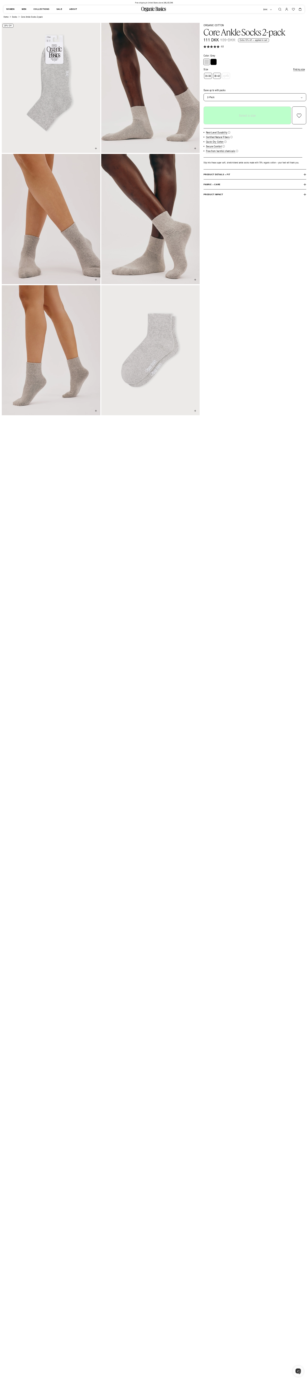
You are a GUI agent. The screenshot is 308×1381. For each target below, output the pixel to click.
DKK (265, 9)
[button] (279, 9)
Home (6, 16)
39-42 (217, 76)
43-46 (226, 76)
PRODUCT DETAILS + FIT (217, 174)
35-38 (208, 76)
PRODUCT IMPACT (213, 194)
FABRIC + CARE (212, 184)
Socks (14, 16)
